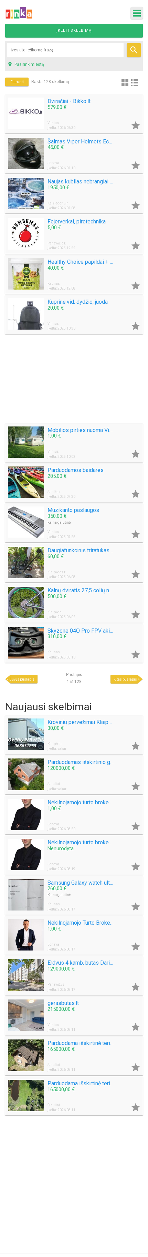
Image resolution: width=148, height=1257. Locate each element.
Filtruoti (17, 82)
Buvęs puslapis (21, 679)
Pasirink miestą (25, 64)
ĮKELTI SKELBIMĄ (74, 30)
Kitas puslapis (125, 679)
